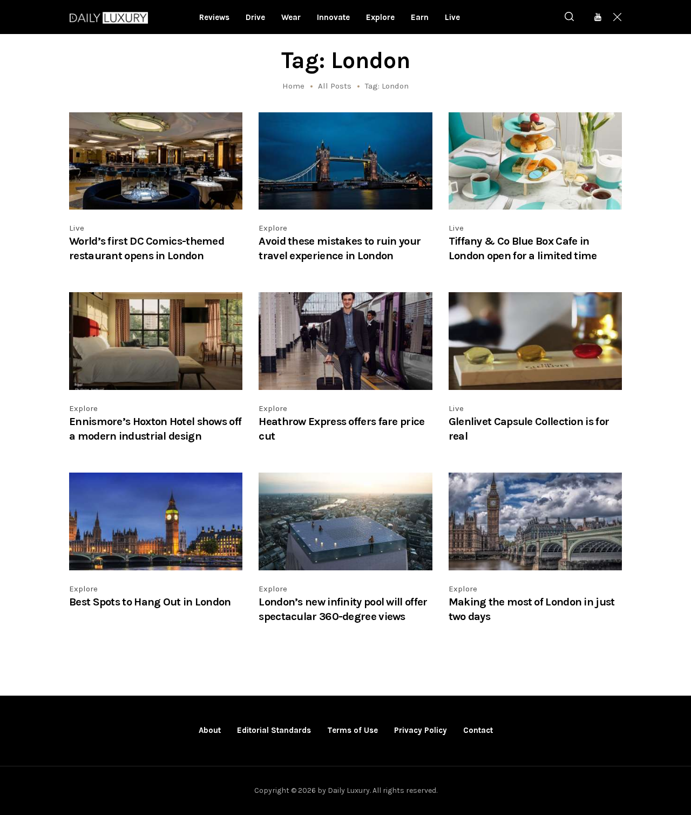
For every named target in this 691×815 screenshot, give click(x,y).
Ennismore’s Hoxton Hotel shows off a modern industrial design (155, 428)
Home (293, 86)
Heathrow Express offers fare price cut (341, 428)
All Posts (334, 86)
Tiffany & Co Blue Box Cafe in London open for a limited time (523, 248)
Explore (273, 228)
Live (76, 228)
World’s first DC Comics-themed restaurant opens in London (146, 248)
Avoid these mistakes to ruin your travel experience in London (340, 248)
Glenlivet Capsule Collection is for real (529, 428)
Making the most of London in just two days (532, 609)
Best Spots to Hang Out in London (150, 601)
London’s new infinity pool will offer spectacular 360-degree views (343, 609)
